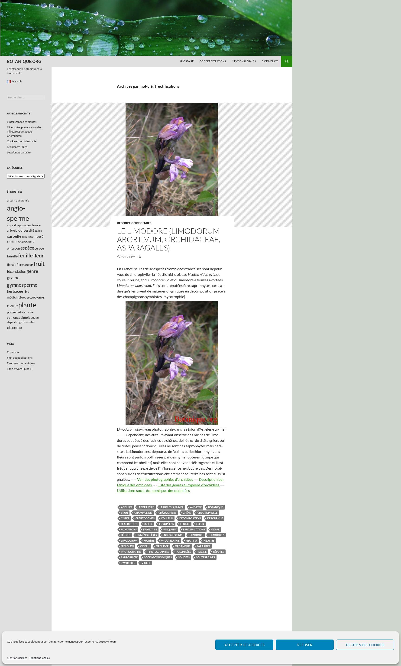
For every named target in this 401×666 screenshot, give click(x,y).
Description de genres (134, 223)
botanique (215, 507)
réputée (218, 551)
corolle (12, 242)
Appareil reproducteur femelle (24, 225)
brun (124, 512)
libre (26, 291)
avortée (196, 507)
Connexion (13, 352)
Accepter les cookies (244, 645)
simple (25, 317)
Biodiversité (270, 61)
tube (31, 322)
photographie (131, 551)
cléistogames (145, 518)
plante (27, 305)
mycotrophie (170, 540)
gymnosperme (22, 285)
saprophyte (129, 557)
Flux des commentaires (21, 363)
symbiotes (128, 562)
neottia (191, 540)
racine (202, 551)
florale (11, 264)
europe (39, 248)
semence (13, 317)
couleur (167, 518)
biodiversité (24, 230)
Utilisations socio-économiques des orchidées (153, 490)
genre (215, 529)
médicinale (15, 297)
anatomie (23, 200)
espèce (148, 523)
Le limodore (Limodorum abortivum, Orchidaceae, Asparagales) (168, 239)
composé (36, 236)
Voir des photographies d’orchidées (165, 479)
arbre (11, 230)
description (129, 523)
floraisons (129, 529)
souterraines (205, 557)
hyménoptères (147, 534)
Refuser (304, 645)
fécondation (16, 271)
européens (166, 523)
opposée (28, 297)
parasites (203, 546)
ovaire (39, 297)
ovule (12, 305)
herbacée (15, 291)
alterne (12, 200)
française (150, 529)
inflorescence (173, 534)
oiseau (144, 546)
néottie (209, 540)
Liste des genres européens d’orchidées (189, 485)
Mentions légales (17, 658)
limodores (217, 534)
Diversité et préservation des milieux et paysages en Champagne (24, 131)
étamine (14, 327)
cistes (125, 518)
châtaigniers (167, 512)
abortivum (146, 507)
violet (146, 562)
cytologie (23, 241)
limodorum (129, 540)
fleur (200, 523)
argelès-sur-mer (172, 507)
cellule (26, 236)
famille (12, 256)
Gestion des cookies (365, 645)
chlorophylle (207, 512)
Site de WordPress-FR (20, 368)
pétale (20, 312)
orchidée (162, 546)
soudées (184, 557)
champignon (143, 512)
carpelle (14, 236)
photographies (158, 551)
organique (182, 546)
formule (28, 264)
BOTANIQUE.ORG (24, 61)
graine (13, 277)
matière (149, 540)
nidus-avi (127, 546)
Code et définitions (213, 61)
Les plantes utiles (17, 147)
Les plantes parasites (19, 152)
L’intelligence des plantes (21, 121)
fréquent (170, 529)
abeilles (126, 507)
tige (20, 322)
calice (38, 230)
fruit (39, 263)
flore (20, 264)
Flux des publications (19, 357)
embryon (13, 248)
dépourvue (215, 518)
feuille (185, 523)
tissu (25, 322)
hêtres (125, 534)
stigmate (12, 322)
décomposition (190, 518)
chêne (187, 512)
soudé (35, 317)
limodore (196, 534)
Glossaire (187, 61)
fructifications (194, 529)
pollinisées (183, 551)
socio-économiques (158, 557)
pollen (11, 312)
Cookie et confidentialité (21, 141)
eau (31, 242)
